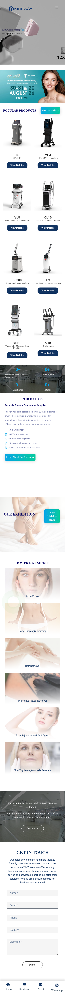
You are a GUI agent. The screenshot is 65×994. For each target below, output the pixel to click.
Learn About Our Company (20, 457)
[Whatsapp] (13, 601)
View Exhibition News (52, 516)
